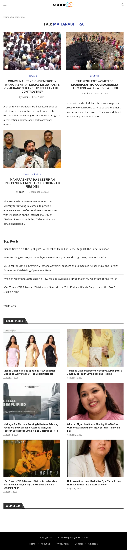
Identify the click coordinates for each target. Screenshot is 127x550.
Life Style (94, 76)
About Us (45, 543)
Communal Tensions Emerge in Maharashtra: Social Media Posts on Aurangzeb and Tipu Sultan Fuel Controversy (32, 86)
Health (26, 174)
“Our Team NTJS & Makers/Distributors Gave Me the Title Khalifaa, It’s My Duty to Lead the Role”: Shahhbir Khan (30, 484)
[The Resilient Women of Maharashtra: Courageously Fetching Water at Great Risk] (95, 51)
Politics (37, 174)
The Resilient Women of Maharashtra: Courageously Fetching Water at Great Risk (94, 84)
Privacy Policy (62, 543)
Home (6, 16)
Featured (32, 76)
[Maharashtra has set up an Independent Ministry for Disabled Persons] (32, 149)
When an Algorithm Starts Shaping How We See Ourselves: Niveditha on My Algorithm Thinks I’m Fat (60, 278)
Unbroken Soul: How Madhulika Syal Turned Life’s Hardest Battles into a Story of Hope (94, 483)
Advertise (93, 543)
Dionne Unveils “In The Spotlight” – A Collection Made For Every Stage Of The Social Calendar (56, 248)
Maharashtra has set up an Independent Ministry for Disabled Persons (32, 183)
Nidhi (25, 97)
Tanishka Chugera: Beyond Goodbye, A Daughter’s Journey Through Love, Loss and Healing (55, 257)
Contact (79, 543)
